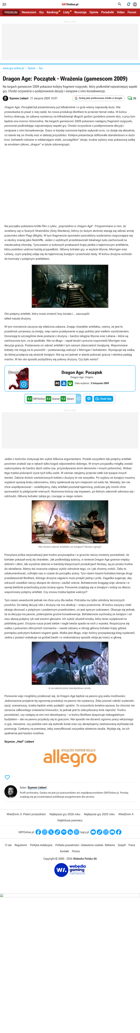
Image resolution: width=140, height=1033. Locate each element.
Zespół (122, 845)
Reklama (110, 845)
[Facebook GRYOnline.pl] (38, 832)
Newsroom (29, 12)
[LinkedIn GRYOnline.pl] (70, 832)
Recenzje (80, 12)
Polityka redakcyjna (41, 845)
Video (121, 12)
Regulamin (21, 845)
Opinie (94, 12)
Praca (132, 845)
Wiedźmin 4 (125, 814)
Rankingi (53, 12)
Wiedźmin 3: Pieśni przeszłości (26, 814)
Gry (41, 12)
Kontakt (64, 851)
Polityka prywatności (67, 845)
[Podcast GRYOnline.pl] (64, 832)
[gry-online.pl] (70, 4)
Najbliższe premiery (69, 820)
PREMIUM (11, 12)
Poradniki (107, 12)
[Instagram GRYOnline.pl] (44, 832)
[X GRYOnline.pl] (51, 832)
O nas (8, 845)
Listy (66, 12)
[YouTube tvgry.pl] (93, 832)
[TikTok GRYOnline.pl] (57, 832)
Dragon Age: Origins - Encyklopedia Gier (70, 378)
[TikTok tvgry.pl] (99, 832)
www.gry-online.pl (13, 68)
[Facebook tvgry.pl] (118, 832)
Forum (132, 12)
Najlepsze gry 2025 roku (99, 814)
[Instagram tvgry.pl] (106, 832)
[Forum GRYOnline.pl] (76, 832)
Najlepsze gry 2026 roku (64, 814)
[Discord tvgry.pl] (112, 832)
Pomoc (76, 851)
